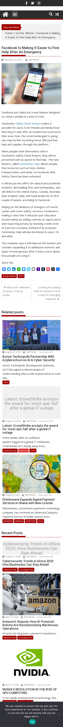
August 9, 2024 (12, 494)
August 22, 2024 (13, 352)
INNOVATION (10, 637)
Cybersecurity (10, 450)
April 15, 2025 (12, 617)
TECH (21, 276)
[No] (58, 714)
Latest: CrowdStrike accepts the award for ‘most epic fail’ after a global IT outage (31, 404)
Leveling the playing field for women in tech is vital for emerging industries (47, 293)
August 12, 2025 (13, 556)
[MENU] (15, 14)
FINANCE (19, 521)
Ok (32, 721)
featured (23, 450)
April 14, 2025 (12, 684)
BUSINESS (8, 521)
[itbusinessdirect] (5, 14)
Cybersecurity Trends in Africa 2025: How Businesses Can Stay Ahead (31, 548)
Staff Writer (33, 59)
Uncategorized (26, 569)
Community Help (29, 164)
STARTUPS (30, 521)
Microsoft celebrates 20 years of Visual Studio (16, 291)
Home (9, 33)
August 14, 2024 (13, 421)
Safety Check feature (28, 123)
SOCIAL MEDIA (24, 33)
